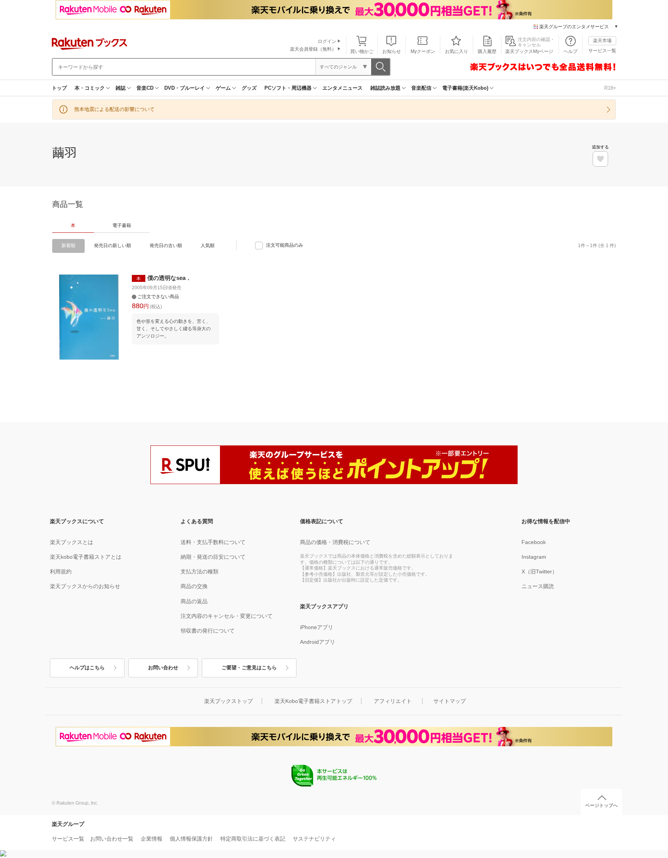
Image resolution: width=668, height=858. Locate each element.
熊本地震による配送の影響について (114, 109)
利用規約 (61, 571)
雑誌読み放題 (385, 88)
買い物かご (361, 51)
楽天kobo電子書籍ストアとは (85, 557)
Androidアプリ (317, 642)
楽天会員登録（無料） (313, 49)
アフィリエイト (393, 701)
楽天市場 (602, 40)
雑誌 (121, 88)
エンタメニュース (342, 88)
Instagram (533, 557)
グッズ (249, 88)
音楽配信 (421, 88)
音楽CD (144, 88)
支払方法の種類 (199, 571)
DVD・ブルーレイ (184, 88)
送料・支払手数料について (213, 542)
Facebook (533, 542)
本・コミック (90, 88)
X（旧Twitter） (539, 571)
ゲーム (223, 88)
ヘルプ (571, 51)
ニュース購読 (537, 586)
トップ (59, 88)
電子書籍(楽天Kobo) (465, 88)
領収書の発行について (208, 631)
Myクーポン (423, 51)
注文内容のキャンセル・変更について (227, 616)
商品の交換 (194, 586)
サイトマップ (449, 701)
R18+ (610, 88)
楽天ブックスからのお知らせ (85, 586)
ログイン (327, 41)
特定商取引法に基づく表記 (252, 839)
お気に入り (456, 51)
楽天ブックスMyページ (529, 51)
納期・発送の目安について (213, 557)
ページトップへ (601, 805)
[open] (600, 159)
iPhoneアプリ (316, 627)
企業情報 (151, 839)
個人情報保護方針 (191, 839)
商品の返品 (194, 601)
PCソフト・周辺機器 (288, 88)
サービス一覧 (602, 50)
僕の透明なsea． (169, 278)
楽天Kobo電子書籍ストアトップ (313, 701)
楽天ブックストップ (228, 701)
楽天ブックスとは (71, 542)
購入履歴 (487, 51)
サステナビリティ (314, 839)
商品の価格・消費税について (335, 542)
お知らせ (391, 51)
